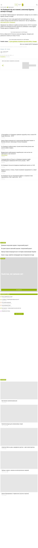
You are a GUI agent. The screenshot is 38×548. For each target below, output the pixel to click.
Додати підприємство (19, 313)
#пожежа (8, 49)
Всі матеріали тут (19, 289)
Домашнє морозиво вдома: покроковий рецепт (14, 245)
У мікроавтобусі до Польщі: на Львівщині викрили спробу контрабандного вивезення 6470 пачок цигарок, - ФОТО (15, 160)
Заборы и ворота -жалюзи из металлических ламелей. (15, 470)
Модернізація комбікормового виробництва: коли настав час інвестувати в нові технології (16, 153)
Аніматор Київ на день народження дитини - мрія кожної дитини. (18, 447)
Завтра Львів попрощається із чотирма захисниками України (18, 252)
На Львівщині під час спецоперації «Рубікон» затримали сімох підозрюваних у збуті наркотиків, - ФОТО (17, 176)
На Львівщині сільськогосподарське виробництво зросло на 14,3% (18, 165)
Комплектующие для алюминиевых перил (12, 424)
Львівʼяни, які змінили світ (12, 274)
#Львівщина (2, 49)
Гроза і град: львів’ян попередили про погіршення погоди (17, 255)
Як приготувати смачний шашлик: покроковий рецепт (16, 248)
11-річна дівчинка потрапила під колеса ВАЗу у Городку (23, 41)
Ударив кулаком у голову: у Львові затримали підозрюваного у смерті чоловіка (19, 170)
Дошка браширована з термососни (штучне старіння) (15, 493)
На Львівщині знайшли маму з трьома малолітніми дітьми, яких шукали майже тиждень (17, 147)
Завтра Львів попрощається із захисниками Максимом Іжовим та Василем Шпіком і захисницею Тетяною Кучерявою (18, 141)
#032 (5, 49)
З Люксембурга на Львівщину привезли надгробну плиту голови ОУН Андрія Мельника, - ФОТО (18, 135)
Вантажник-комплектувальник (9, 400)
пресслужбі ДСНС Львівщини (7, 22)
